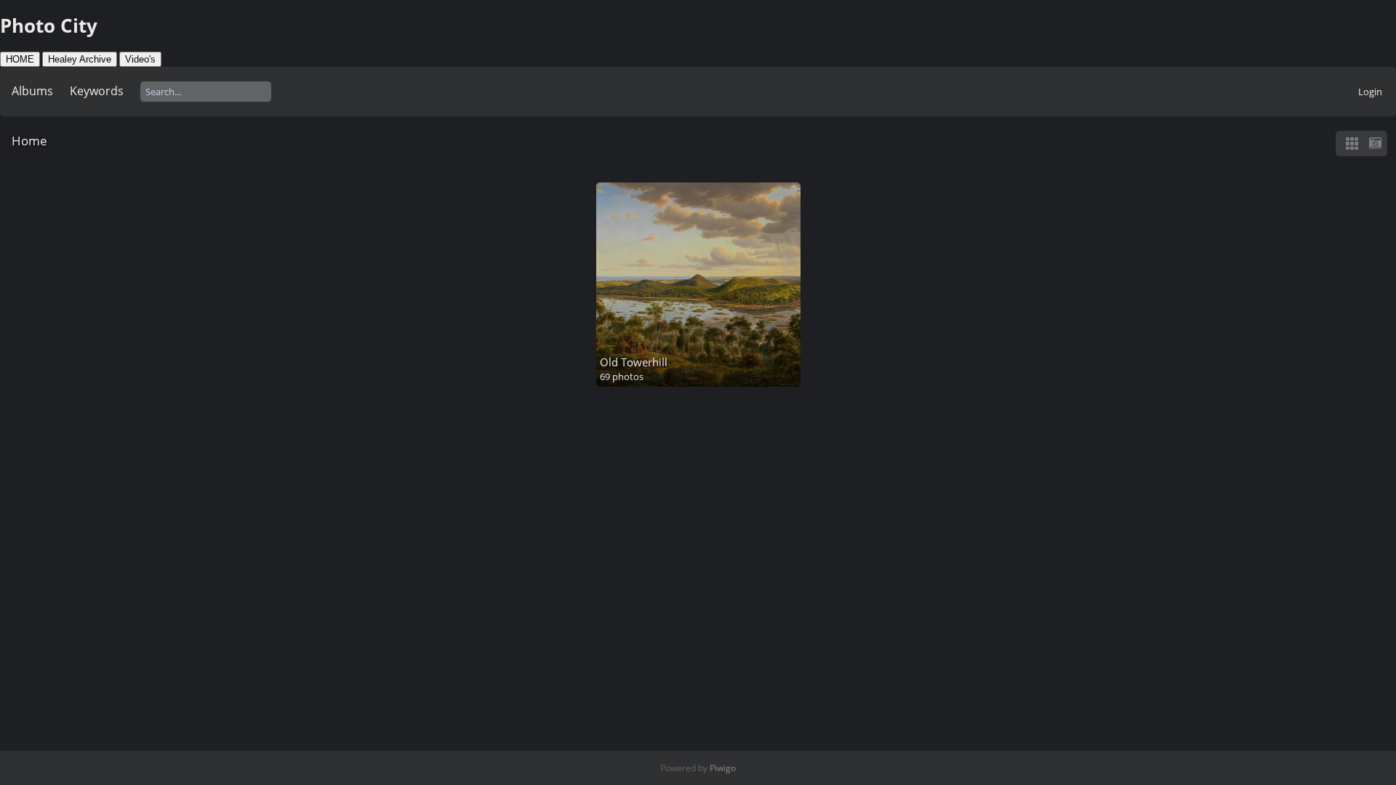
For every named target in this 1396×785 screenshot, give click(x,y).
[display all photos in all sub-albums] (1351, 143)
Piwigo (723, 768)
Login (1370, 91)
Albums (32, 91)
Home (29, 140)
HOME (20, 59)
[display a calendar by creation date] (1375, 143)
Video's (140, 59)
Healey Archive (79, 59)
